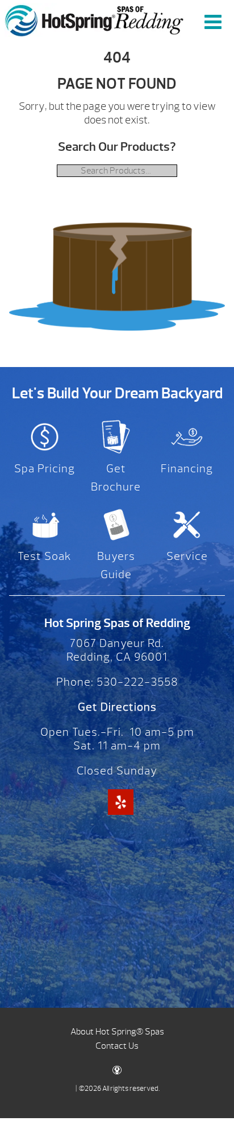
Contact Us (117, 1046)
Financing (187, 468)
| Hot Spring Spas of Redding (94, 20)
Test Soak (45, 556)
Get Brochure (116, 477)
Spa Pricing (44, 468)
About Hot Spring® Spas (117, 1031)
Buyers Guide (116, 565)
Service (187, 556)
